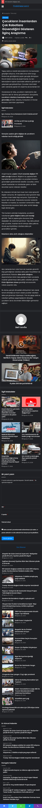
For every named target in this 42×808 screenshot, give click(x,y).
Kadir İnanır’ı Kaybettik (23, 620)
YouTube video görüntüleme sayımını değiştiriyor (30, 411)
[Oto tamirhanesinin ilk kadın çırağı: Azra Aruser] (31, 427)
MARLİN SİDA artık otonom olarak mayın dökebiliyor (10, 436)
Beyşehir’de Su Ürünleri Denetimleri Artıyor (23, 630)
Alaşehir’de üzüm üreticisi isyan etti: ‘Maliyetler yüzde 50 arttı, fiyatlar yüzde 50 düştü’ (19, 555)
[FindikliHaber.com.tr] (21, 6)
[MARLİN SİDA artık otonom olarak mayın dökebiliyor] (11, 427)
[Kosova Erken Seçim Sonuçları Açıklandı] (7, 641)
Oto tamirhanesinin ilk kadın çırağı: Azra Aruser (31, 435)
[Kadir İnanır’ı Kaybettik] (7, 623)
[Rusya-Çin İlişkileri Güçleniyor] (7, 650)
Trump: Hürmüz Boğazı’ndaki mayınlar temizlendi (20, 585)
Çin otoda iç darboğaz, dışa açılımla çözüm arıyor (30, 458)
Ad (3, 507)
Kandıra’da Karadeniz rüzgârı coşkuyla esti (18, 598)
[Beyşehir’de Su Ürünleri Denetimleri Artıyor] (7, 632)
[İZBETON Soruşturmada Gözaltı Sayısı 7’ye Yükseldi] (7, 614)
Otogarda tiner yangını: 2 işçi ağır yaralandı (18, 674)
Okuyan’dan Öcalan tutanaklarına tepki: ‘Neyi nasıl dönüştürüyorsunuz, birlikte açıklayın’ (19, 605)
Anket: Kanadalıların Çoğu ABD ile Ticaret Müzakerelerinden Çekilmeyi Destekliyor (27, 691)
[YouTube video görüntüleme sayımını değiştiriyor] (31, 402)
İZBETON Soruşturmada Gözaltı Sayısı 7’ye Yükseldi (26, 612)
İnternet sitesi (6, 522)
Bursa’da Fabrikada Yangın (25, 665)
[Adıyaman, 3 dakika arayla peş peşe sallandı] (7, 579)
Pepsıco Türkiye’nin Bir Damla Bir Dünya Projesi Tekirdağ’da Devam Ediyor (19, 592)
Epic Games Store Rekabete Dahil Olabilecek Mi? (20, 114)
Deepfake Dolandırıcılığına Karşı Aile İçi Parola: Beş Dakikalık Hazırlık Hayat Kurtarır (10, 460)
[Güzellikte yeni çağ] (7, 701)
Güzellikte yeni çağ (22, 699)
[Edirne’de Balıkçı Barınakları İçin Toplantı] (7, 682)
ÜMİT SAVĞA (8, 37)
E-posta (5, 514)
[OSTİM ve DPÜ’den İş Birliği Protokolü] (7, 123)
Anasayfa (6, 13)
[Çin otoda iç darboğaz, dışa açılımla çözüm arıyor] (31, 449)
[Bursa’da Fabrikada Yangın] (7, 668)
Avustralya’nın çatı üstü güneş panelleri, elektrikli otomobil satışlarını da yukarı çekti (10, 413)
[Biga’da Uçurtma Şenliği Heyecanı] (7, 659)
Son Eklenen (21, 547)
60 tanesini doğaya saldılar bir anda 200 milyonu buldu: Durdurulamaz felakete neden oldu (20, 570)
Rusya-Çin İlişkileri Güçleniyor (26, 647)
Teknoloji (13, 13)
